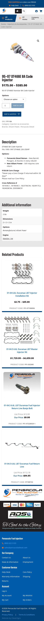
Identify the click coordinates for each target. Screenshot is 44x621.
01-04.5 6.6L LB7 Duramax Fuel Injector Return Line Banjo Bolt (22, 407)
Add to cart (17, 105)
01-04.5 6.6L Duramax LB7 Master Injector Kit (22, 350)
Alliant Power (14, 127)
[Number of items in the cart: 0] (41, 11)
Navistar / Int (8, 238)
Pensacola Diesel (27, 127)
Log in (4, 591)
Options (5, 95)
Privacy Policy (7, 614)
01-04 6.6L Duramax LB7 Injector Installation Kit (22, 294)
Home (3, 24)
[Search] (24, 11)
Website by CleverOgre (11, 618)
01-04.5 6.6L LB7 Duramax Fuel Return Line (22, 465)
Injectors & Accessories (17, 24)
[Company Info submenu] (41, 18)
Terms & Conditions (27, 614)
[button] (38, 41)
